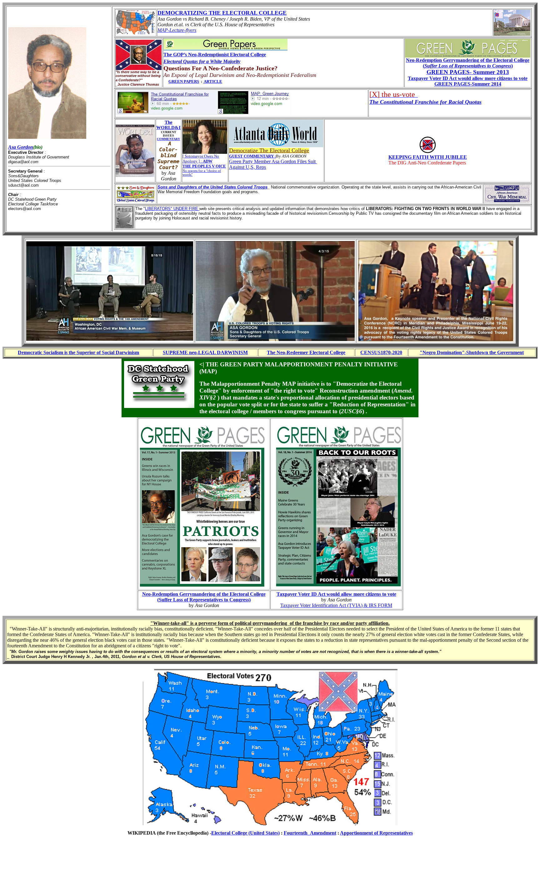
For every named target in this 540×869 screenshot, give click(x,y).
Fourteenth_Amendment (310, 833)
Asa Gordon (20, 147)
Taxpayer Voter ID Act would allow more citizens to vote (336, 594)
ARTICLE (213, 81)
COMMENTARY (168, 139)
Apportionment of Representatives (376, 833)
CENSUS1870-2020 (381, 352)
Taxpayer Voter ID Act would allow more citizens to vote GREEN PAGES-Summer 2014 (468, 81)
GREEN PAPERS (183, 81)
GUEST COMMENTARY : (252, 156)
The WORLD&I (168, 125)
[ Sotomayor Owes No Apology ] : (200, 158)
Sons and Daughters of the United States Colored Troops (213, 187)
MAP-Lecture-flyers (177, 30)
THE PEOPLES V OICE (204, 166)
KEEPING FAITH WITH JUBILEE (427, 157)
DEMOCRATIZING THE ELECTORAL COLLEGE (222, 13)
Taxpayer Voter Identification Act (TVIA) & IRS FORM (336, 605)
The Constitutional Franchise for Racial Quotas (425, 102)
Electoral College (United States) (245, 833)
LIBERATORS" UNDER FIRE (172, 208)
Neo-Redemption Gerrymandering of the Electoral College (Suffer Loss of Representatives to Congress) (204, 596)
